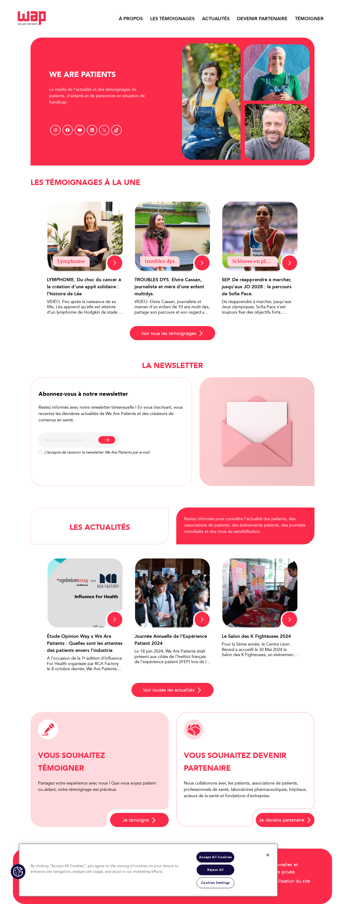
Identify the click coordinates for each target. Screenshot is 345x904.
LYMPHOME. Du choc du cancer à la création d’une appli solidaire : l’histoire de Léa (84, 286)
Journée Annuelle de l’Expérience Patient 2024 (170, 640)
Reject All (215, 870)
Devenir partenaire (262, 18)
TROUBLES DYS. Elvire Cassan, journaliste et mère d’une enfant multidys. (169, 286)
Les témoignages (172, 18)
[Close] (268, 855)
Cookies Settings (215, 882)
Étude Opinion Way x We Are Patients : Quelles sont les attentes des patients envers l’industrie (85, 643)
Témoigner (309, 18)
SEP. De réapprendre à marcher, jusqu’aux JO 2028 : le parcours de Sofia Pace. (256, 286)
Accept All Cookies (215, 857)
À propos (131, 18)
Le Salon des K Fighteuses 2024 (256, 636)
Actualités (216, 18)
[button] (18, 871)
